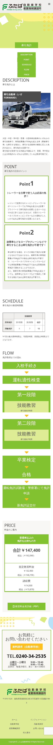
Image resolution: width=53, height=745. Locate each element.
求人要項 (26, 732)
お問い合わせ (38, 728)
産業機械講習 (14, 728)
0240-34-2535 (31, 656)
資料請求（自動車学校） (26, 646)
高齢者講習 (38, 724)
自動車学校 (14, 724)
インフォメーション (38, 719)
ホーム (14, 719)
